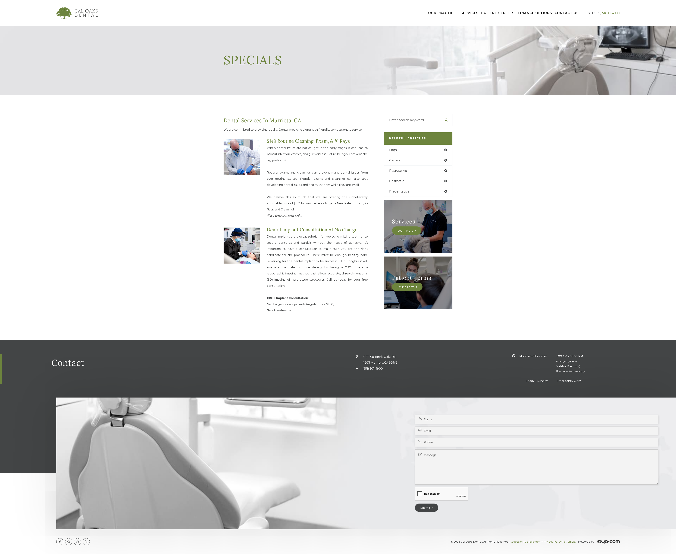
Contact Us (567, 13)
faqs (393, 150)
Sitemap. (570, 541)
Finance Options (535, 13)
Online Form (406, 287)
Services (469, 13)
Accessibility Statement (526, 541)
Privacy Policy (553, 541)
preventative (399, 191)
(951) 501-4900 (610, 13)
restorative (398, 171)
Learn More (405, 230)
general (395, 160)
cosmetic (396, 181)
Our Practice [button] (442, 13)
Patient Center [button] (497, 13)
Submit (425, 507)
